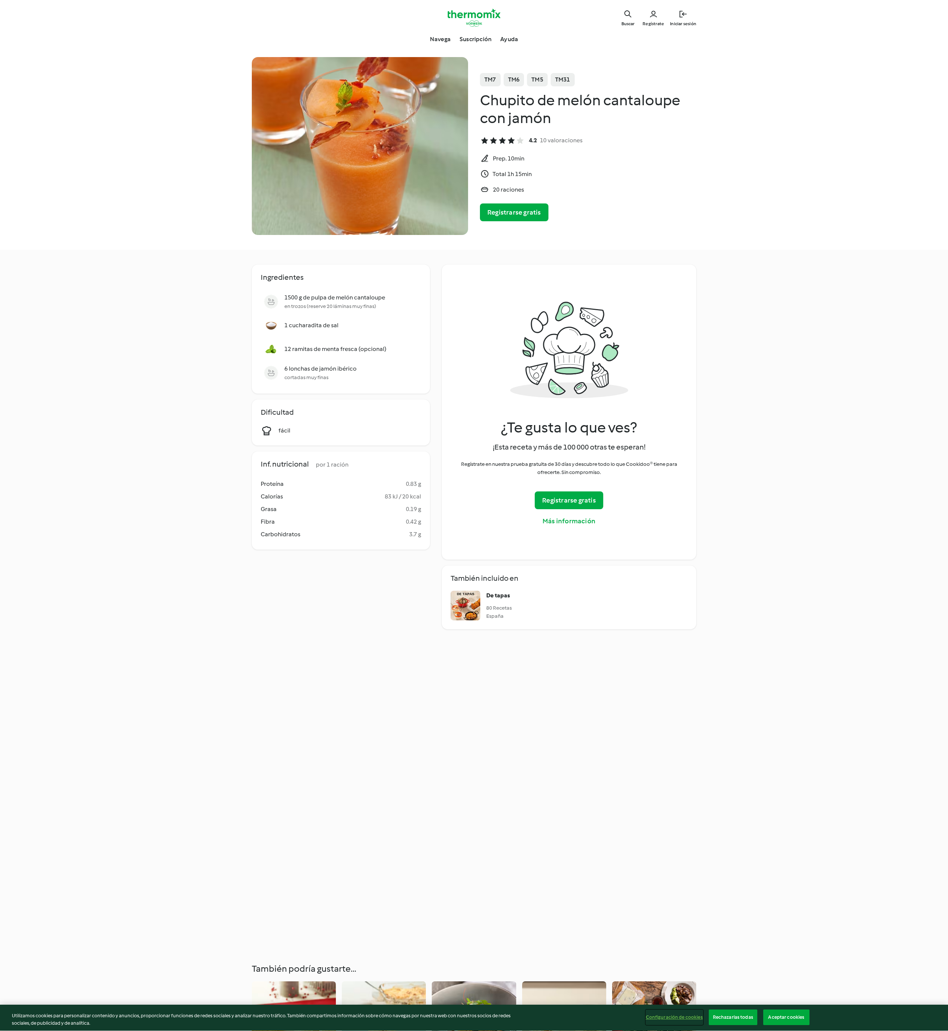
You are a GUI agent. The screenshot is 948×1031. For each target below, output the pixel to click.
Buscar (627, 23)
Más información (569, 521)
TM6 (514, 79)
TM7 (490, 79)
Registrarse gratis (514, 212)
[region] (474, 1018)
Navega (440, 39)
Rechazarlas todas (733, 1017)
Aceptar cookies (786, 1017)
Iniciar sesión (683, 23)
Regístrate (653, 23)
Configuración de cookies (674, 1017)
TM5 (537, 79)
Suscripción (475, 39)
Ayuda (509, 39)
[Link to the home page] (474, 18)
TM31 (562, 79)
